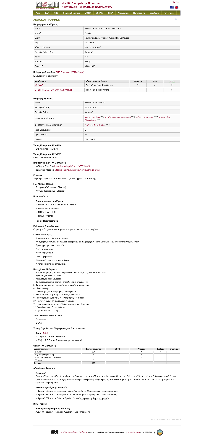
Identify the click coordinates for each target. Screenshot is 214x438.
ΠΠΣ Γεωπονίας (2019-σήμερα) (70, 72)
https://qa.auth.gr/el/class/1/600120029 (72, 166)
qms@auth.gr (134, 432)
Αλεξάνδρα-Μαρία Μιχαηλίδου (118, 117)
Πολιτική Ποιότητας (71, 13)
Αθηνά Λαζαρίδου (92, 117)
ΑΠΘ (56, 13)
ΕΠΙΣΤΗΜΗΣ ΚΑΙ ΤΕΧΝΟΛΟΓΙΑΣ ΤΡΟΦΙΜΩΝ (54, 90)
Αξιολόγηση (123, 13)
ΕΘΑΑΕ (99, 13)
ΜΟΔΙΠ (88, 13)
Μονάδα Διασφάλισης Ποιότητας (74, 432)
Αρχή (38, 13)
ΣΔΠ (47, 13)
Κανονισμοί (169, 13)
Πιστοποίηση (139, 13)
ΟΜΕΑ (110, 13)
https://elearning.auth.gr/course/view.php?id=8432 (77, 170)
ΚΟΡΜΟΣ (39, 85)
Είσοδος (175, 2)
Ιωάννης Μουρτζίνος (144, 117)
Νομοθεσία (154, 13)
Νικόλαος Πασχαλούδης (95, 125)
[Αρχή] (47, 9)
